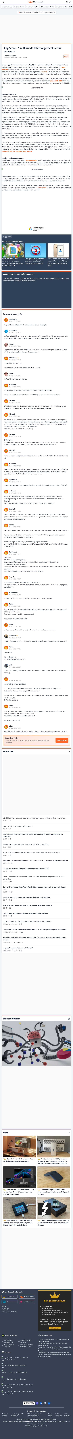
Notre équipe (50, 1414)
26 (24, 58)
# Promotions (19, 7)
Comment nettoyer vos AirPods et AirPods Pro (52, 1343)
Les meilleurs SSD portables (25, 1341)
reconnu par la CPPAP (30, 1422)
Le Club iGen (10, 1297)
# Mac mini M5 (61, 7)
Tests (5, 1132)
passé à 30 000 (56, 81)
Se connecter (62, 740)
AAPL (66, 56)
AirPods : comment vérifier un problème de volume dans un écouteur (53, 1340)
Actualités (8, 751)
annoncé (44, 72)
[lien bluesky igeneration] (49, 1403)
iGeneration (10, 1302)
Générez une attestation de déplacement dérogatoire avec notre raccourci (54, 1355)
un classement (31, 160)
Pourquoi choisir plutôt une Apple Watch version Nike (54, 1347)
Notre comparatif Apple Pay (9, 1345)
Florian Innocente (10, 56)
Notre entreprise (58, 1414)
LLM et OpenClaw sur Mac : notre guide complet (37, 12)
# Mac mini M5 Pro (47, 7)
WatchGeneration (28, 1302)
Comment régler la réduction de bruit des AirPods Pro (54, 1352)
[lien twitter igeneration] (45, 1403)
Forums (4, 1306)
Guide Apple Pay (43, 1345)
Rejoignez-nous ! (55, 1328)
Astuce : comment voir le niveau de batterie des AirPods (53, 1350)
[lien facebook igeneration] (41, 1403)
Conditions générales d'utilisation (17, 1414)
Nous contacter (67, 1414)
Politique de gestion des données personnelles (34, 1414)
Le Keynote (5, 1310)
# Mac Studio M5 (32, 7)
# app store (7, 237)
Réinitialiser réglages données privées (36, 1426)
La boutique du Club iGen (9, 1312)
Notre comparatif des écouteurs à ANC (26, 1345)
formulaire (42, 188)
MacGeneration (29, 1297)
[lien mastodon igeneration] (37, 1403)
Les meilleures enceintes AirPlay (9, 1341)
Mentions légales (5, 1414)
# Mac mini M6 (7, 7)
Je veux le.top (6, 1308)
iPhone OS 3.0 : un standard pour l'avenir (17, 151)
